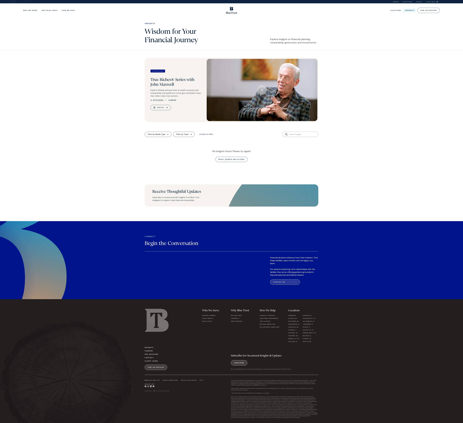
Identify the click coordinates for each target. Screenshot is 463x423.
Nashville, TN (308, 329)
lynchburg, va (308, 324)
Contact (149, 357)
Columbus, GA (293, 335)
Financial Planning (267, 315)
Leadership (235, 318)
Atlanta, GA (292, 318)
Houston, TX (307, 315)
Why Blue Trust (236, 315)
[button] (30, 10)
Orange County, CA (309, 332)
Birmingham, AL (294, 324)
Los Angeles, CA (308, 321)
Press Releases (236, 321)
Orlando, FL (307, 335)
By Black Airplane (162, 390)
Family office (207, 321)
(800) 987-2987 (149, 384)
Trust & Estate (265, 321)
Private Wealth (207, 318)
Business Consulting (267, 324)
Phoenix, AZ (307, 338)
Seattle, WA (307, 341)
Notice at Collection (189, 380)
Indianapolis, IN (309, 318)
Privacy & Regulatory (170, 380)
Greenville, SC (293, 338)
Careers (149, 351)
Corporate (292, 315)
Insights (149, 347)
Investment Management (269, 318)
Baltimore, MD (293, 321)
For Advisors (151, 354)
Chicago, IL (292, 329)
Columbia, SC (293, 332)
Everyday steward (208, 315)
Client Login (151, 361)
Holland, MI (292, 341)
